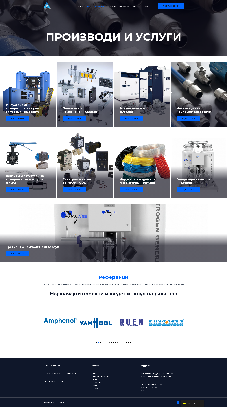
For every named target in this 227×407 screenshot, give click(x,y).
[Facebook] (178, 402)
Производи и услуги (95, 6)
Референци (124, 6)
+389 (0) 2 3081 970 (149, 387)
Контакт (145, 6)
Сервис (112, 6)
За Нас (135, 6)
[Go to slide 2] (98, 342)
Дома (80, 6)
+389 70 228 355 (148, 390)
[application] (105, 6)
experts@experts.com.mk (151, 384)
